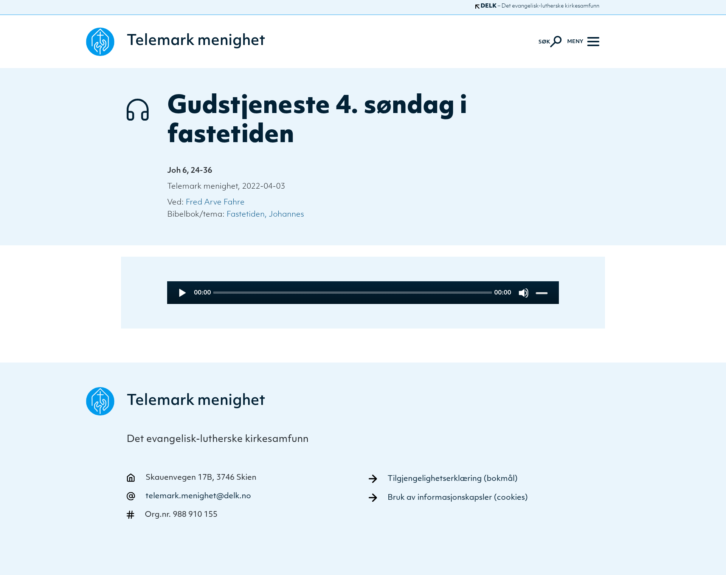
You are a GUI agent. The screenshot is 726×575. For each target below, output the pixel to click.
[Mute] (523, 293)
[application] (363, 292)
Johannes (286, 215)
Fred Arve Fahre (215, 202)
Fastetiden (245, 215)
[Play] (181, 293)
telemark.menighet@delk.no (198, 496)
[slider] (542, 292)
